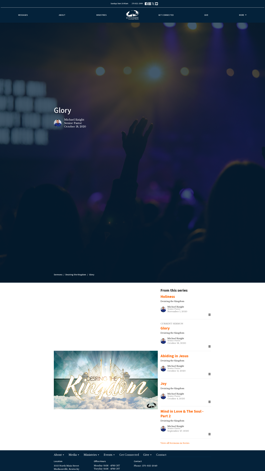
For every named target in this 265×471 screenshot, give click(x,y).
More (241, 15)
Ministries (101, 15)
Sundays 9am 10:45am (119, 3)
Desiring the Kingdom (75, 274)
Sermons (58, 274)
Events (108, 454)
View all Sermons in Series (175, 443)
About (62, 15)
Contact (161, 454)
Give (206, 15)
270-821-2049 (137, 3)
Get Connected (166, 15)
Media (73, 454)
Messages (23, 15)
